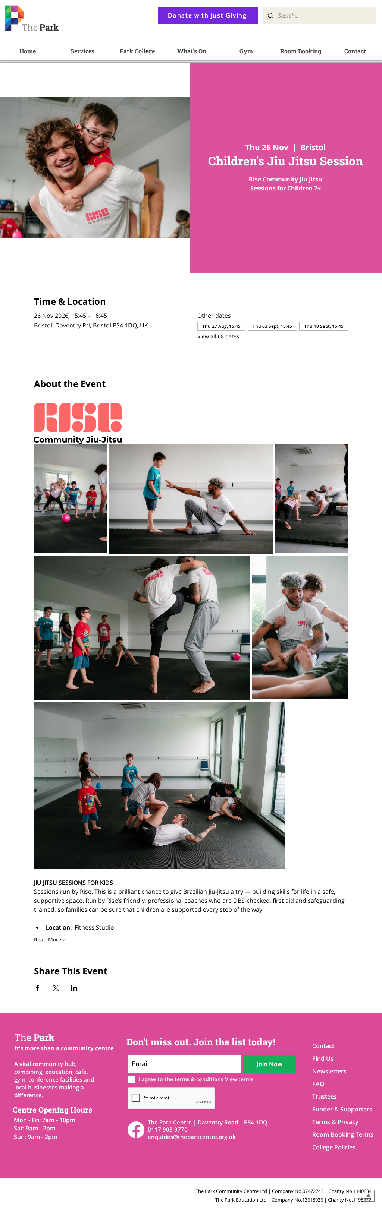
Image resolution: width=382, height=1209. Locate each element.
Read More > (50, 939)
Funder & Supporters (338, 1109)
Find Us (323, 1058)
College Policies (334, 1147)
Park (34, 1037)
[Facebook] (136, 1129)
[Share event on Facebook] (37, 988)
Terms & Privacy (335, 1122)
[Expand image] (70, 499)
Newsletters (329, 1071)
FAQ (318, 1084)
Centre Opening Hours (52, 1109)
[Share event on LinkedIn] (74, 988)
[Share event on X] (55, 988)
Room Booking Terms (338, 1134)
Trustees (324, 1096)
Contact (323, 1046)
